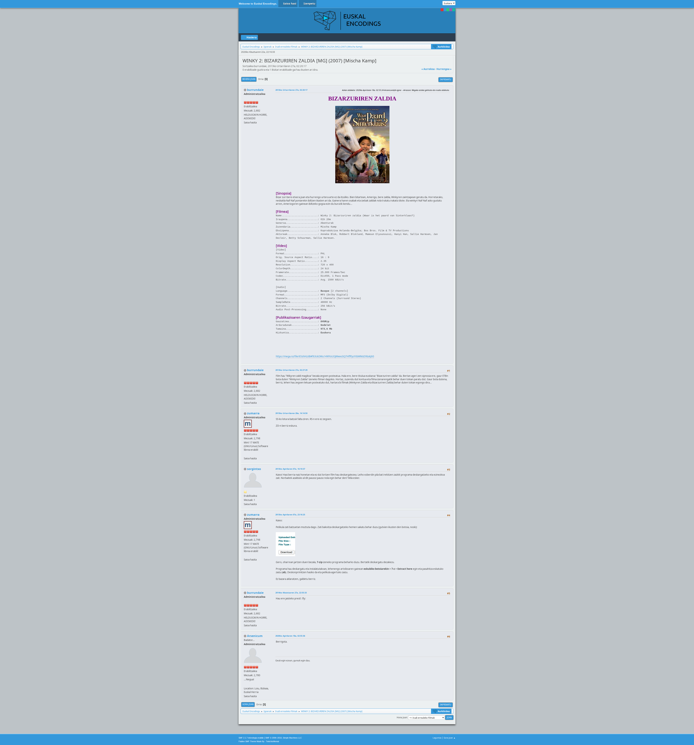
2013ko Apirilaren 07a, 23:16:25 (290, 514)
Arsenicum (255, 636)
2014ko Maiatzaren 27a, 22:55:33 (291, 592)
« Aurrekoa (428, 69)
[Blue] (445, 9)
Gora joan (248, 704)
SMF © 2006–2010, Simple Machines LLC (283, 738)
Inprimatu (445, 79)
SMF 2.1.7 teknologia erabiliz (251, 738)
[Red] (442, 9)
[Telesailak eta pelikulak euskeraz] (245, 454)
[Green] (447, 9)
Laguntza (437, 737)
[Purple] (450, 9)
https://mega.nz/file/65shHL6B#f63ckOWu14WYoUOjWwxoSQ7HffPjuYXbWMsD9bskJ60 (325, 356)
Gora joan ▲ (449, 737)
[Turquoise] (453, 9)
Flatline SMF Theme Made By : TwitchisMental (259, 741)
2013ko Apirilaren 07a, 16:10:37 (290, 468)
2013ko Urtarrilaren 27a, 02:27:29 (291, 370)
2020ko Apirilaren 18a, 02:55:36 (290, 635)
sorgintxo (254, 469)
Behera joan (248, 79)
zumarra (253, 413)
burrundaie (255, 90)
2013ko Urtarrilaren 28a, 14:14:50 (291, 413)
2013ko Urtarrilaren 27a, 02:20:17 (291, 90)
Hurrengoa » (443, 69)
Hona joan (402, 717)
